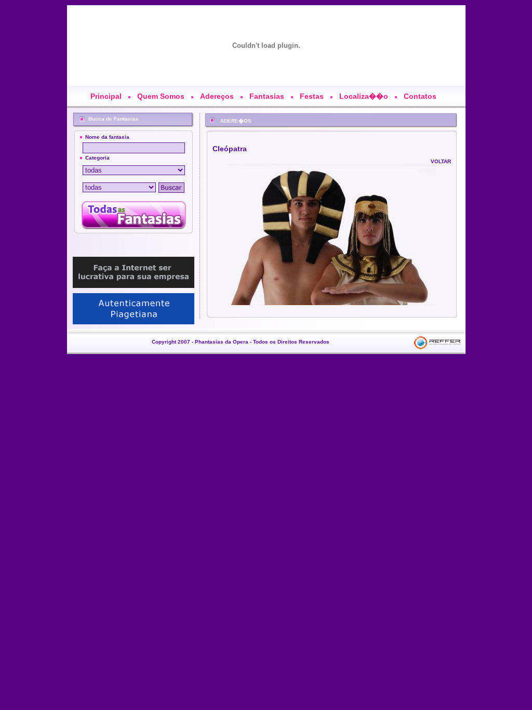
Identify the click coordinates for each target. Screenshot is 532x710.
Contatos (420, 96)
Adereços (217, 96)
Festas (312, 96)
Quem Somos (160, 96)
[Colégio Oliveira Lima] (133, 306)
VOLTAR (441, 161)
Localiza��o (363, 96)
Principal (106, 96)
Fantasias (266, 96)
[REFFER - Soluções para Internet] (133, 269)
